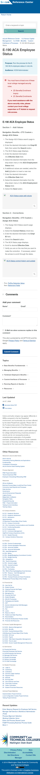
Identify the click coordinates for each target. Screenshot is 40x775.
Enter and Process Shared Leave (14, 720)
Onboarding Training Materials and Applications (16, 460)
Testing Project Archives (9, 698)
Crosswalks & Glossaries (10, 464)
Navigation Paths (7, 499)
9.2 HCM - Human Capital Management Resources (17, 643)
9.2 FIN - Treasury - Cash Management (14, 573)
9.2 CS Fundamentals (9, 529)
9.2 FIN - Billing (7, 553)
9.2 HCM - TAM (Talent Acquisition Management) (17, 639)
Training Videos (7, 507)
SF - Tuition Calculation (9, 685)
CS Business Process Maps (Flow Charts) (15, 521)
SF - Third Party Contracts (10, 683)
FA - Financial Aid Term (9, 595)
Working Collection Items (11, 718)
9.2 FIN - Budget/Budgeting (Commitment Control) (17, 555)
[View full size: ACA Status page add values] (20, 201)
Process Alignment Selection (12, 716)
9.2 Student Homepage (9, 657)
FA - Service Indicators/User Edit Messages (15, 605)
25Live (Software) (8, 483)
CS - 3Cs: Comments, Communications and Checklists (18, 525)
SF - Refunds (6, 677)
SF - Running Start (8, 679)
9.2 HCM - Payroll (8, 637)
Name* (5, 306)
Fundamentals (7, 462)
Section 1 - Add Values (13, 127)
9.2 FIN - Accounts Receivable (11, 549)
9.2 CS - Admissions (8, 517)
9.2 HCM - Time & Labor (10, 641)
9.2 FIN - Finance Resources (11, 575)
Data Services (7, 489)
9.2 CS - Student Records (10, 535)
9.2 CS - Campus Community (11, 523)
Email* (23, 306)
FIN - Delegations (8, 559)
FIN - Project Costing (9, 567)
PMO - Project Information (10, 503)
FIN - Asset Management (10, 551)
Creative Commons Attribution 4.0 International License (23, 771)
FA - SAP (5, 603)
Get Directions (13, 755)
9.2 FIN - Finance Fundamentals (12, 543)
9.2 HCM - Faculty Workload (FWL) (13, 631)
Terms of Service (29, 340)
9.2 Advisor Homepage (9, 659)
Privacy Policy (14, 340)
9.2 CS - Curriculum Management (12, 531)
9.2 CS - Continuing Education (11, 527)
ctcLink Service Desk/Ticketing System (14, 466)
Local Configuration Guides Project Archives (15, 696)
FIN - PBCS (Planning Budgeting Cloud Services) (17, 571)
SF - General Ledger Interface (11, 673)
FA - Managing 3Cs (8, 593)
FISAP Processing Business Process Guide (17, 723)
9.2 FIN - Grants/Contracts (10, 565)
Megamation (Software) (9, 497)
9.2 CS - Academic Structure (11, 513)
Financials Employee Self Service (12, 651)
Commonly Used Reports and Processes (14, 487)
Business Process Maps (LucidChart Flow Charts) (17, 485)
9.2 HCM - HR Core (8, 635)
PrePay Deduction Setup (16, 283)
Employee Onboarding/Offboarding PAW (14, 477)
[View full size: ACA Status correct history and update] (20, 267)
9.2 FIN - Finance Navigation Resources (14, 545)
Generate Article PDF (11, 405)
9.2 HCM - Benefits (19, 41)
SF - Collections (7, 671)
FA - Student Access (8, 587)
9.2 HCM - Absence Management (12, 627)
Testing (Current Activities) (10, 505)
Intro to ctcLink (7, 458)
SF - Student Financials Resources (13, 687)
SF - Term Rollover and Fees (11, 681)
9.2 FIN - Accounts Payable (10, 547)
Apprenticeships (7, 519)
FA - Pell (5, 609)
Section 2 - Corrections (13, 213)
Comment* (7, 316)
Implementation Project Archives (12, 694)
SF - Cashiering (7, 669)
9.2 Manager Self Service (10, 655)
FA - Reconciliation (8, 617)
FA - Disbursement (8, 607)
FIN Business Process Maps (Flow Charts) (15, 579)
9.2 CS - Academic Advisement (11, 515)
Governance (6, 491)
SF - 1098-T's (6, 668)
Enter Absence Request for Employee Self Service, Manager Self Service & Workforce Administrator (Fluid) (20, 711)
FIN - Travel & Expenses (9, 561)
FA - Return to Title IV (9, 613)
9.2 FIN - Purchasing (8, 569)
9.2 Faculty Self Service (9, 649)
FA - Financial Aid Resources (11, 621)
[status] (20, 66)
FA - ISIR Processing (8, 591)
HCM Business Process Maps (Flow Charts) (15, 633)
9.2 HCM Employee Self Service (12, 653)
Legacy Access (7, 495)
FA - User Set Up (7, 585)
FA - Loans (6, 611)
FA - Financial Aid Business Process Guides (15, 619)
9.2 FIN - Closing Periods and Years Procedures (16, 577)
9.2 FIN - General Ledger (10, 563)
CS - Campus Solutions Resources (13, 537)
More (4, 725)
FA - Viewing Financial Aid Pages (12, 589)
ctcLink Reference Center (11, 38)
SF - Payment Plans (8, 675)
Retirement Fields (14, 285)
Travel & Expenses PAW (9, 475)
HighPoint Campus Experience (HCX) (13, 533)
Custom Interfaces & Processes (18, 42)
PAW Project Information (10, 473)
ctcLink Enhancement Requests (12, 493)
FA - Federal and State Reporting (12, 615)
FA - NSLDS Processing (9, 599)
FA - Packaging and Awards (11, 601)
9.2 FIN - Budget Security (10, 557)
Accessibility (28, 752)
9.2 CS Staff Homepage (9, 661)
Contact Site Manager (25, 756)
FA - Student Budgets (9, 597)
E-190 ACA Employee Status (18, 121)
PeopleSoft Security (8, 501)
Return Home (6, 14)
